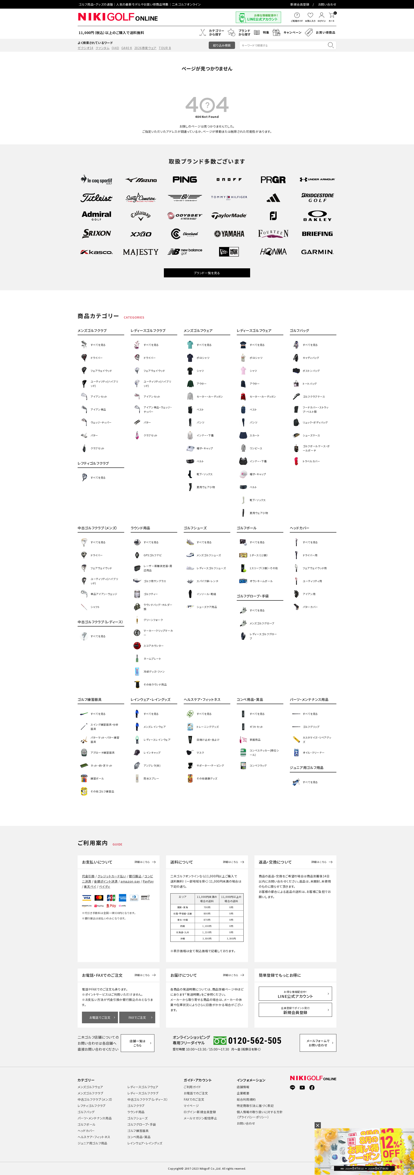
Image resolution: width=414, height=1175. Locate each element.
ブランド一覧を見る (207, 273)
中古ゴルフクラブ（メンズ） (95, 1099)
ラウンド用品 (136, 1112)
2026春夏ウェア (145, 48)
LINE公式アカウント (295, 994)
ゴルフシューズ (137, 1118)
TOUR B (165, 48)
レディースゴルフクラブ (142, 1093)
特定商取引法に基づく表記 (255, 1105)
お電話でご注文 (100, 1017)
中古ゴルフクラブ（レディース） (147, 1099)
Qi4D (115, 48)
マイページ (191, 1105)
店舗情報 (243, 1087)
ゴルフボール (87, 1124)
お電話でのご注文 (196, 1093)
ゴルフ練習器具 (138, 1130)
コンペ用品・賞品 (139, 1137)
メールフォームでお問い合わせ (318, 1043)
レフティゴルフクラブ (91, 1105)
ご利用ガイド (192, 1087)
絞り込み (222, 45)
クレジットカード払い (111, 876)
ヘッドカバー (86, 1130)
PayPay (148, 881)
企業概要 (243, 1093)
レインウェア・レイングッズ (144, 1143)
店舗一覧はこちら (138, 1043)
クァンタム (103, 48)
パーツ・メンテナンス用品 (95, 1118)
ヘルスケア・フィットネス (94, 1137)
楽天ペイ (90, 886)
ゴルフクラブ (135, 1105)
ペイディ (104, 886)
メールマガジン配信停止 (200, 1118)
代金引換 (88, 876)
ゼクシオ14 (85, 48)
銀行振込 (135, 876)
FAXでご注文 (137, 1017)
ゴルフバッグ (86, 1112)
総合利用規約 (246, 1099)
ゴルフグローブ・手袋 (141, 1124)
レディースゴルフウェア (142, 1087)
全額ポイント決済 (106, 881)
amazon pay (130, 881)
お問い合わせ (327, 4)
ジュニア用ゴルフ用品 (92, 1143)
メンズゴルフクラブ (90, 1093)
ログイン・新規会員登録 (200, 1112)
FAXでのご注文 (194, 1099)
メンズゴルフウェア (90, 1087)
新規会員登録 (299, 4)
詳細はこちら (142, 862)
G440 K (126, 48)
